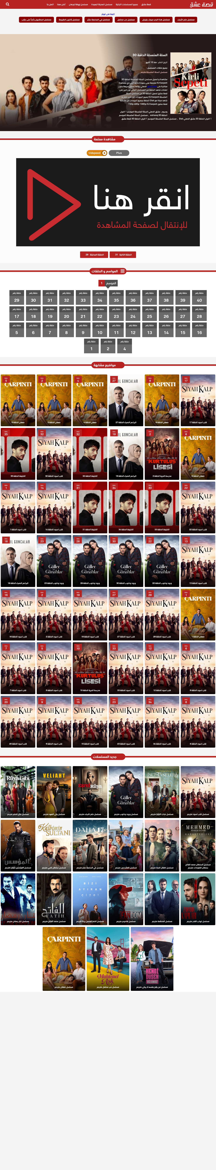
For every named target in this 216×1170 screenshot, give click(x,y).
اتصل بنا (50, 4)
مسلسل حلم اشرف (186, 20)
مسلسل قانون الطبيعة (69, 20)
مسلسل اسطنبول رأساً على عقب (36, 20)
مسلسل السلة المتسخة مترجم (154, 72)
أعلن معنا (61, 4)
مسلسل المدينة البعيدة (101, 4)
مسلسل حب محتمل (126, 20)
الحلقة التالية (123, 255)
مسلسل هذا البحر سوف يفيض (156, 20)
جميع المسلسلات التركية (127, 4)
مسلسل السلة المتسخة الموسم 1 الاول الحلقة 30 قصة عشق (149, 119)
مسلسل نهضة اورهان (78, 4)
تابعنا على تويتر (108, 14)
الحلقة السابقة (95, 255)
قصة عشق (146, 4)
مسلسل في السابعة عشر (98, 20)
